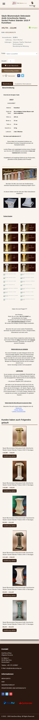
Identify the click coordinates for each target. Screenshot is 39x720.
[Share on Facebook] (18, 75)
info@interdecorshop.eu (14, 668)
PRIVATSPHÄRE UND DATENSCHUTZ (14, 688)
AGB (3, 682)
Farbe (3, 53)
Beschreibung (7, 84)
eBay (18, 340)
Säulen (24, 330)
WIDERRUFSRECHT (8, 685)
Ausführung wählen (10, 456)
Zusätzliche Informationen (23, 84)
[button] (36, 8)
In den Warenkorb (12, 65)
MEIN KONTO (6, 678)
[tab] (7, 84)
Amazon (32, 340)
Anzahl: (4, 61)
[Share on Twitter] (22, 75)
